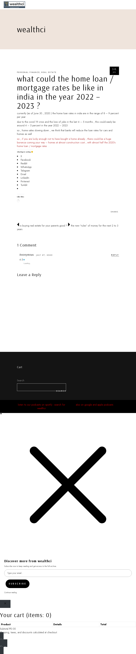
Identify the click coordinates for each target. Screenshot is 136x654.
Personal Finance (28, 72)
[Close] (5, 604)
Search (20, 380)
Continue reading (10, 592)
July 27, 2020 (44, 255)
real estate (48, 72)
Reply (115, 255)
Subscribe (17, 583)
